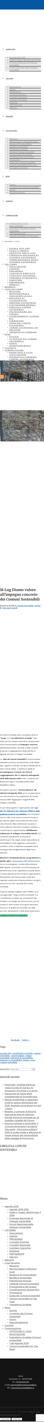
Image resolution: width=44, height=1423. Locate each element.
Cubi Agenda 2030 (19, 1343)
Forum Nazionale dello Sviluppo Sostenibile (21, 1226)
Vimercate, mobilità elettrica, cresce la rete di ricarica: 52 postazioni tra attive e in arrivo (21, 1087)
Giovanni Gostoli (10, 608)
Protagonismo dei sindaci (22, 1286)
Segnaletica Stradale (20, 1304)
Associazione (16, 1233)
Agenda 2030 (12, 1206)
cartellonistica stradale (22, 1053)
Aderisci (13, 1256)
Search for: (5, 1069)
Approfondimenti (18, 1322)
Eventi (12, 1319)
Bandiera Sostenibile (20, 1277)
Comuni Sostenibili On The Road (23, 1348)
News (7, 1307)
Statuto (13, 1236)
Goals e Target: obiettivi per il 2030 (25, 1214)
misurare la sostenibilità (11, 1060)
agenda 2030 (5, 1053)
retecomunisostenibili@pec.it (22, 1388)
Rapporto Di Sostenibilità (22, 1274)
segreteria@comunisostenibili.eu (23, 1385)
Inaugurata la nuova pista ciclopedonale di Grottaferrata (21, 1095)
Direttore (14, 1251)
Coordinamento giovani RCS (24, 1289)
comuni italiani (17, 1056)
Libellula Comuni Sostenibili (24, 1283)
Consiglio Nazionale (19, 1245)
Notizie (37, 606)
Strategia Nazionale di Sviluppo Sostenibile (21, 1220)
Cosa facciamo (12, 1262)
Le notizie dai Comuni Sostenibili (21, 1315)
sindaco (26, 1060)
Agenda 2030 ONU (19, 1209)
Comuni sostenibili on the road (23, 1300)
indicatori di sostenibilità (21, 1058)
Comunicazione (13, 1328)
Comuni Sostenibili (25, 606)
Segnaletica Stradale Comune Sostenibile (25, 1339)
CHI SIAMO (10, 1230)
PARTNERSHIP (16, 1254)
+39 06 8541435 (22, 1382)
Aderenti (9, 1259)
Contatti (9, 1325)
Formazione (15, 1292)
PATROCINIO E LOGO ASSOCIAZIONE (20, 1333)
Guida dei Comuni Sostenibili (24, 1295)
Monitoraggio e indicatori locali (23, 1270)
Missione (14, 1265)
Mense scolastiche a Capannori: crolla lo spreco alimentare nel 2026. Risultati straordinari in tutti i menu (23, 1104)
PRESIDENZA (16, 1239)
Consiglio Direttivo (19, 1242)
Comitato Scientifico (20, 1248)
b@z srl (32, 1412)
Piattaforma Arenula (20, 1280)
